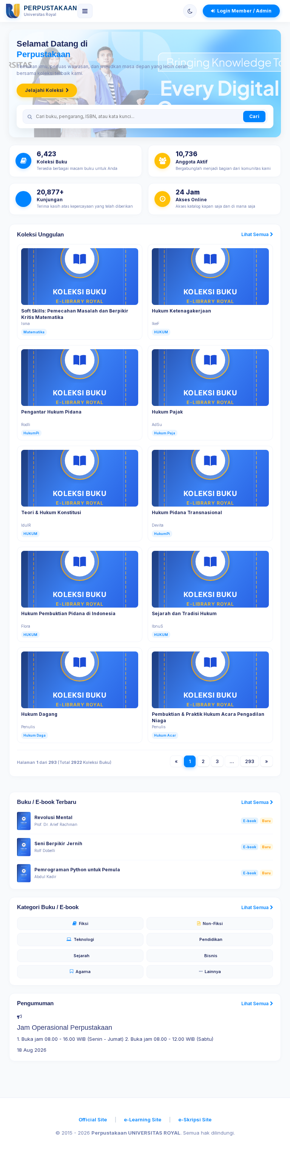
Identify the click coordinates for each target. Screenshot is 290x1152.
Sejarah (81, 955)
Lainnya (213, 971)
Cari (254, 116)
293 (249, 761)
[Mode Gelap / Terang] (190, 11)
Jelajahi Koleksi (44, 90)
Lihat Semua (254, 234)
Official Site (93, 1119)
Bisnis (211, 955)
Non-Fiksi (213, 923)
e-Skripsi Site (194, 1119)
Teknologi (84, 939)
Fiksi (83, 923)
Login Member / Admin (244, 11)
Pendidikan (210, 939)
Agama (83, 971)
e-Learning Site (142, 1119)
